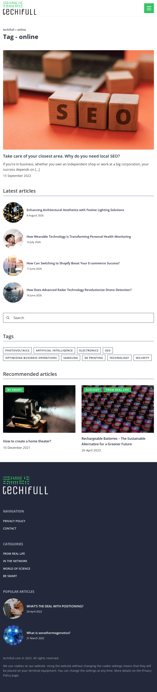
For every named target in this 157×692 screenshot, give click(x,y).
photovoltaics (17, 350)
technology (119, 358)
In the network (15, 561)
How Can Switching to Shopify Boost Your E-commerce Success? (73, 263)
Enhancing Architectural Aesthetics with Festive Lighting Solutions (75, 210)
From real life (14, 554)
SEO (108, 350)
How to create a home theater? (27, 441)
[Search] (8, 318)
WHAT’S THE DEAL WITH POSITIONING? (55, 606)
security (142, 358)
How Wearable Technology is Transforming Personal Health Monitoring (79, 237)
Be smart (10, 576)
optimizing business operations (31, 358)
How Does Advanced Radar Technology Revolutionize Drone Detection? (79, 290)
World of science (16, 568)
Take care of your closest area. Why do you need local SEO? (61, 156)
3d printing (93, 358)
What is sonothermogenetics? (48, 633)
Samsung (70, 358)
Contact (9, 528)
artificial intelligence (54, 350)
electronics (89, 350)
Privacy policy (14, 521)
